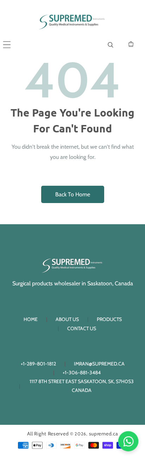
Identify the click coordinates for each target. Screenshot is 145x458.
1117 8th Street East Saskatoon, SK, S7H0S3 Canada (82, 385)
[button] (7, 45)
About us (67, 319)
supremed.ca (103, 433)
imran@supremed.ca (99, 364)
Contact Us (81, 328)
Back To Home (72, 194)
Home (31, 319)
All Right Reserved (48, 433)
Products (109, 319)
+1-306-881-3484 (82, 372)
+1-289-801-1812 (38, 364)
